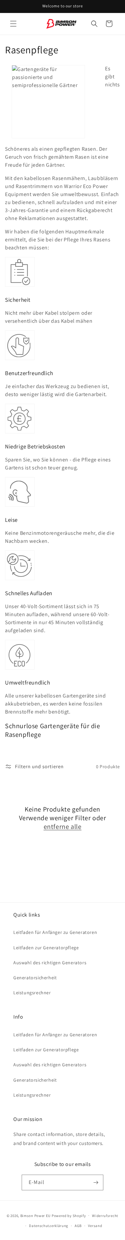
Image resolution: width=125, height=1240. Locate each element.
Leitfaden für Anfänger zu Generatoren (55, 932)
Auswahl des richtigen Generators (49, 963)
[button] (13, 23)
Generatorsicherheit (35, 978)
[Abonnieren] (95, 1182)
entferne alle (63, 826)
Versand (95, 1225)
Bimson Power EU (35, 1215)
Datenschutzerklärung (48, 1225)
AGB (78, 1225)
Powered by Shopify (69, 1215)
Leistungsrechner (32, 993)
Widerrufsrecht (105, 1215)
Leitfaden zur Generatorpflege (46, 948)
